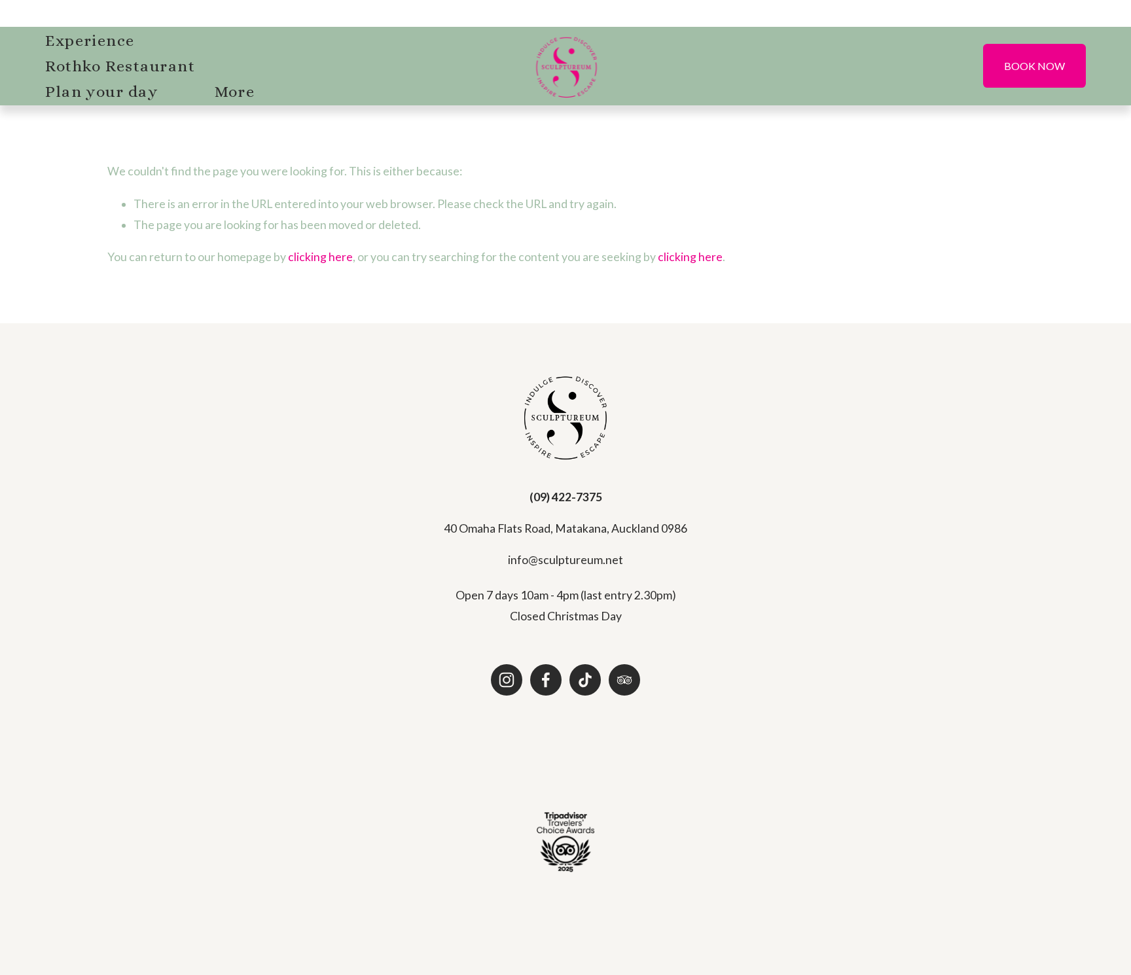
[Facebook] (546, 680)
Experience (90, 40)
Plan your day (101, 91)
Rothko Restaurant (120, 66)
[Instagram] (506, 680)
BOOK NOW (1034, 66)
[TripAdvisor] (624, 680)
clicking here (320, 257)
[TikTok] (585, 680)
